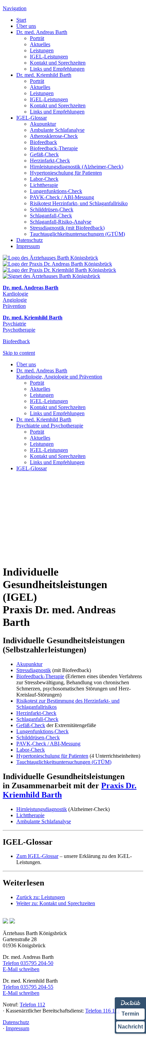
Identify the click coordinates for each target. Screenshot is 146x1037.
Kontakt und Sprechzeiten (58, 63)
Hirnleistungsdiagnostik (41, 809)
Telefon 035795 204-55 (28, 987)
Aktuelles (40, 44)
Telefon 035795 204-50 (28, 963)
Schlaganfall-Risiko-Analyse (60, 222)
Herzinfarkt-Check (50, 160)
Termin (130, 1014)
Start (21, 20)
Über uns (26, 26)
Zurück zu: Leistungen (40, 897)
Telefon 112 (32, 1004)
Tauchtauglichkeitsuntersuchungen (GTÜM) (77, 234)
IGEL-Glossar (31, 118)
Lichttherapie (44, 185)
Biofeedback (43, 142)
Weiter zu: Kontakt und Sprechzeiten (55, 903)
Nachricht (130, 1027)
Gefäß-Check (44, 154)
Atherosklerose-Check (54, 136)
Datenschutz (29, 240)
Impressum (28, 246)
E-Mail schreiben (21, 969)
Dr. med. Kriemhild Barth (43, 75)
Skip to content (19, 353)
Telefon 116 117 (102, 1011)
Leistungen (42, 50)
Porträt (37, 38)
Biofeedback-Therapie (54, 148)
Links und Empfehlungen (57, 69)
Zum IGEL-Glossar (37, 856)
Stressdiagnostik (33, 670)
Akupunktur (43, 124)
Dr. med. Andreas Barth (41, 32)
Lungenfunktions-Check (56, 191)
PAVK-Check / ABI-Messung (62, 197)
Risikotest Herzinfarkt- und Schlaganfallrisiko (79, 203)
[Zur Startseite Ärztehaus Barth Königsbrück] (50, 258)
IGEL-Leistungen (49, 56)
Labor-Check (44, 179)
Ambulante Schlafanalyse (57, 130)
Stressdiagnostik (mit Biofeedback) (67, 228)
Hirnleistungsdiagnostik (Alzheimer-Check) (76, 167)
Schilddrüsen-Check (51, 209)
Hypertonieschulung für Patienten (66, 173)
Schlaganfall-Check (51, 215)
